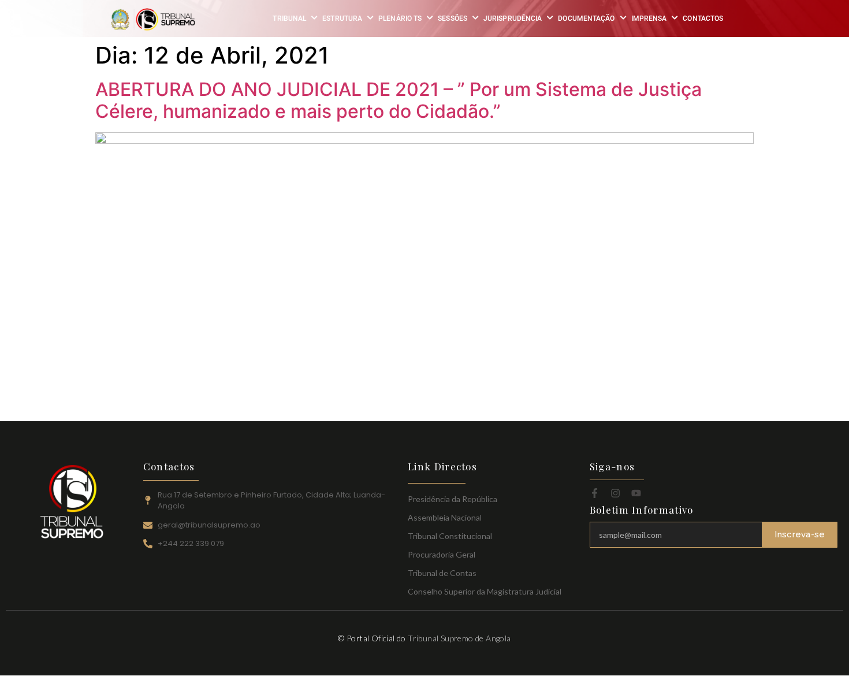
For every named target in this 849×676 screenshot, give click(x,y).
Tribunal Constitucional (450, 536)
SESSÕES (452, 18)
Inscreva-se (799, 534)
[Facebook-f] (594, 493)
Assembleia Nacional (445, 517)
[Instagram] (615, 493)
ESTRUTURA (342, 18)
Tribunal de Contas (442, 573)
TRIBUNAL (289, 18)
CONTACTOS (703, 18)
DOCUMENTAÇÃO (586, 18)
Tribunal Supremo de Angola (459, 638)
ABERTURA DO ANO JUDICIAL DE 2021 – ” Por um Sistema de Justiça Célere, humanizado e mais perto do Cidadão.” (398, 100)
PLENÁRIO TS (400, 18)
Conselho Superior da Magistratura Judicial (484, 591)
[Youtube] (636, 493)
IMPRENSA (649, 18)
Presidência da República (452, 499)
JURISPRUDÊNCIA (512, 18)
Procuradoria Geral (441, 554)
